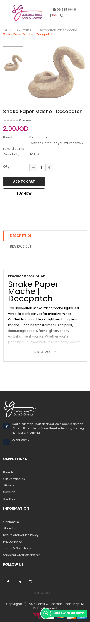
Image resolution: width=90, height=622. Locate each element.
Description (21, 235)
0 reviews (25, 120)
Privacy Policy (12, 541)
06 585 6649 (66, 9)
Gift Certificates (14, 479)
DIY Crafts (23, 30)
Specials (9, 492)
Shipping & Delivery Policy (21, 555)
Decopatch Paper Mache (58, 30)
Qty (6, 166)
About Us (9, 528)
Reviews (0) (20, 246)
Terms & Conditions (17, 548)
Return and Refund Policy (20, 535)
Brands (8, 472)
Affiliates (9, 485)
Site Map (9, 498)
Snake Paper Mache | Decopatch (28, 34)
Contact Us (11, 522)
